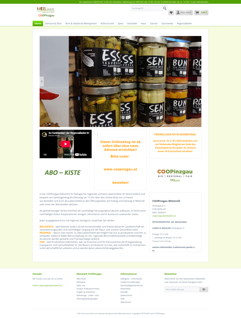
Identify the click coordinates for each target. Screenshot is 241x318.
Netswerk (81, 282)
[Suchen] (165, 8)
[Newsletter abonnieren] (203, 289)
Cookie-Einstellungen (130, 282)
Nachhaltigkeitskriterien (131, 285)
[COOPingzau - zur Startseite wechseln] (45, 12)
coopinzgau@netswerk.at (164, 215)
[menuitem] (149, 9)
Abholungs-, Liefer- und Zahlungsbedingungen (88, 297)
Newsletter (125, 288)
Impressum (125, 302)
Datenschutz (126, 295)
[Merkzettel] (171, 12)
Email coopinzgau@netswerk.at (47, 285)
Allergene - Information (131, 278)
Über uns (81, 285)
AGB (122, 298)
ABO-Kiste (81, 278)
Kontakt (124, 292)
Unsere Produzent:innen (88, 288)
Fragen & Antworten (86, 292)
